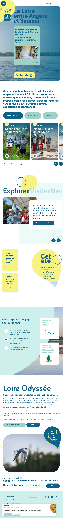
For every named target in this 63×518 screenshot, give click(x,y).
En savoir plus (20, 156)
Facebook (52, 497)
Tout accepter (8, 514)
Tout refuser (6, 505)
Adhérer (32, 424)
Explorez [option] (16, 191)
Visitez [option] (40, 191)
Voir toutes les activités (11, 164)
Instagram (56, 497)
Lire (34, 62)
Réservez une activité (42, 223)
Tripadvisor (47, 497)
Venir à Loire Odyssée (13, 503)
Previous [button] (56, 164)
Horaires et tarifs (11, 500)
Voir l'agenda (22, 75)
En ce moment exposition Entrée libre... (10, 258)
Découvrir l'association (13, 424)
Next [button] (61, 164)
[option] (16, 141)
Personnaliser (16, 514)
